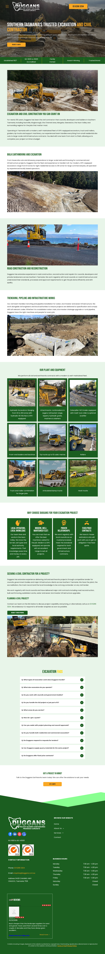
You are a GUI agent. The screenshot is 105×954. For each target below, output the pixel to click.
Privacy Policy (72, 946)
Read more (44, 935)
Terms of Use (61, 946)
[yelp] (19, 834)
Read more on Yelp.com (19, 935)
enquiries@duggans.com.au (24, 873)
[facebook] (10, 834)
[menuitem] (75, 824)
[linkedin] (15, 834)
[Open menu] (7, 6)
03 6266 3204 (19, 868)
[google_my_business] (24, 834)
